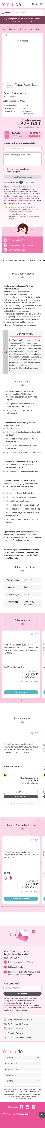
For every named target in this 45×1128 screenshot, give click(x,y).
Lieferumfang (34, 260)
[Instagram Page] (34, 1107)
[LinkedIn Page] (28, 1107)
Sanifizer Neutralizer (14, 667)
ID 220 (7, 873)
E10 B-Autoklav (12, 766)
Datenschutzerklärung (18, 198)
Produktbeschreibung (16, 260)
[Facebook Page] (22, 1107)
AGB (5, 198)
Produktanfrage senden (22, 177)
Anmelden (22, 993)
